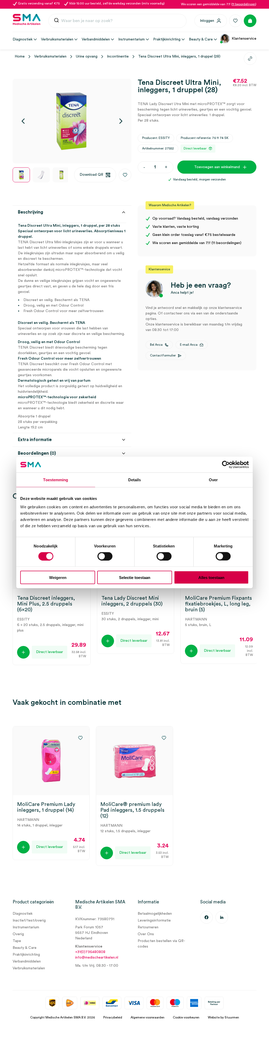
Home (20, 56)
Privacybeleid (112, 1017)
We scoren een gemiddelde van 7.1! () (218, 4)
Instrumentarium (26, 927)
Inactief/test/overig (29, 920)
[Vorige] (23, 121)
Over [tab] (213, 480)
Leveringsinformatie (154, 920)
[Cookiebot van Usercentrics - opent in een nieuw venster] (226, 465)
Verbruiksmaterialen (50, 56)
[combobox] (117, 21)
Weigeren (57, 577)
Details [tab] (134, 480)
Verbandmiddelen (27, 961)
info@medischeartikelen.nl (96, 957)
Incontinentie (118, 56)
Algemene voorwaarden (147, 1017)
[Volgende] (120, 121)
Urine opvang (86, 56)
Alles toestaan (211, 577)
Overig (18, 934)
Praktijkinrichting (26, 954)
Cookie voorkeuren (186, 1017)
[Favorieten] (235, 20)
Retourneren (148, 927)
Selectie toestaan (134, 577)
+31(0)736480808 (90, 952)
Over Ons (146, 934)
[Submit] (56, 21)
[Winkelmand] (250, 20)
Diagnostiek (23, 913)
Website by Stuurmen (223, 1017)
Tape (17, 941)
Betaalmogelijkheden (155, 913)
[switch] (104, 556)
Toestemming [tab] (55, 480)
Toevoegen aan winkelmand (217, 167)
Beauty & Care (25, 948)
